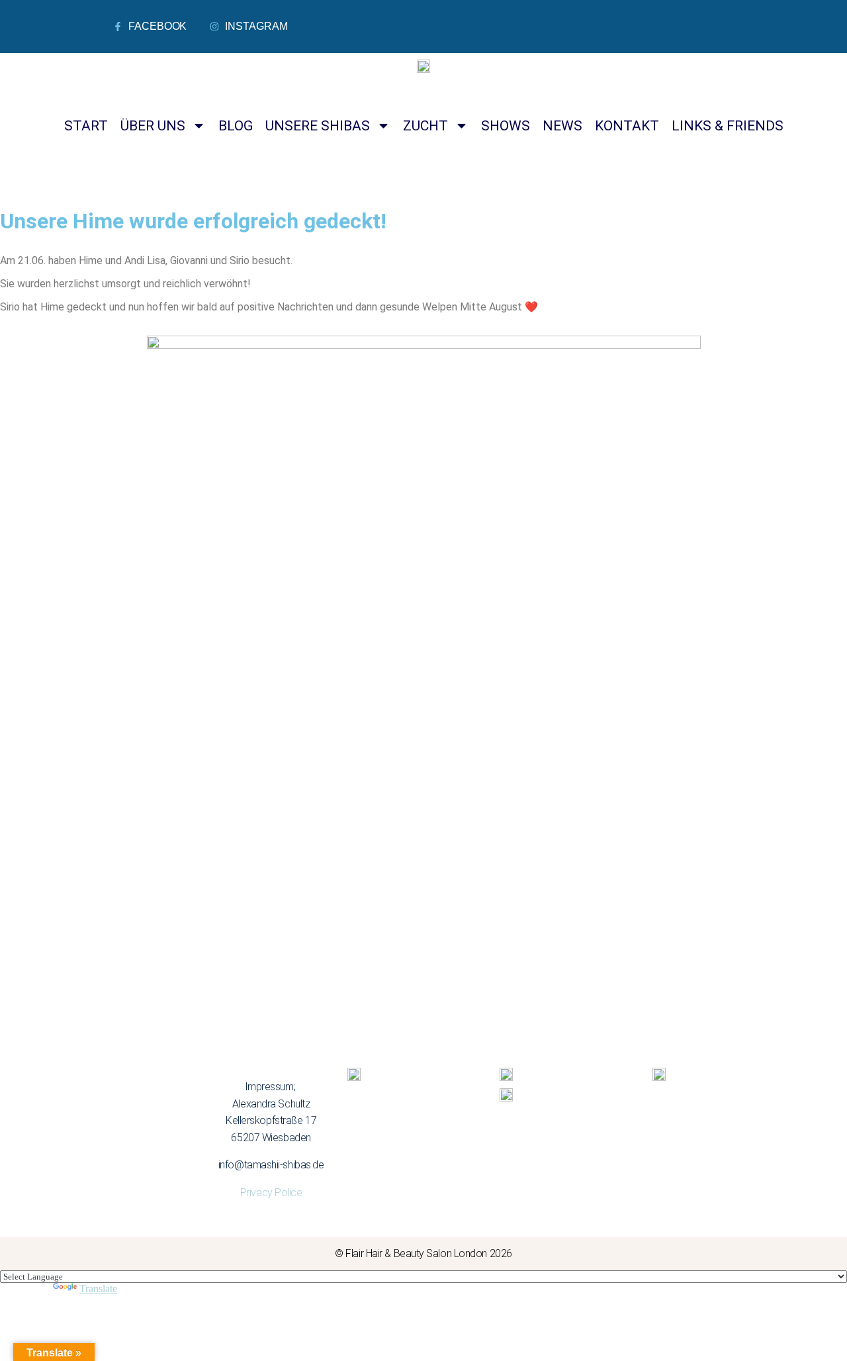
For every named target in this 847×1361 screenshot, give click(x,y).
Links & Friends (727, 125)
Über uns (152, 125)
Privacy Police (271, 1192)
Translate (98, 1288)
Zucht (425, 125)
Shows (505, 125)
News (562, 125)
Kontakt (627, 125)
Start (86, 125)
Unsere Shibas (317, 125)
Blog (235, 125)
